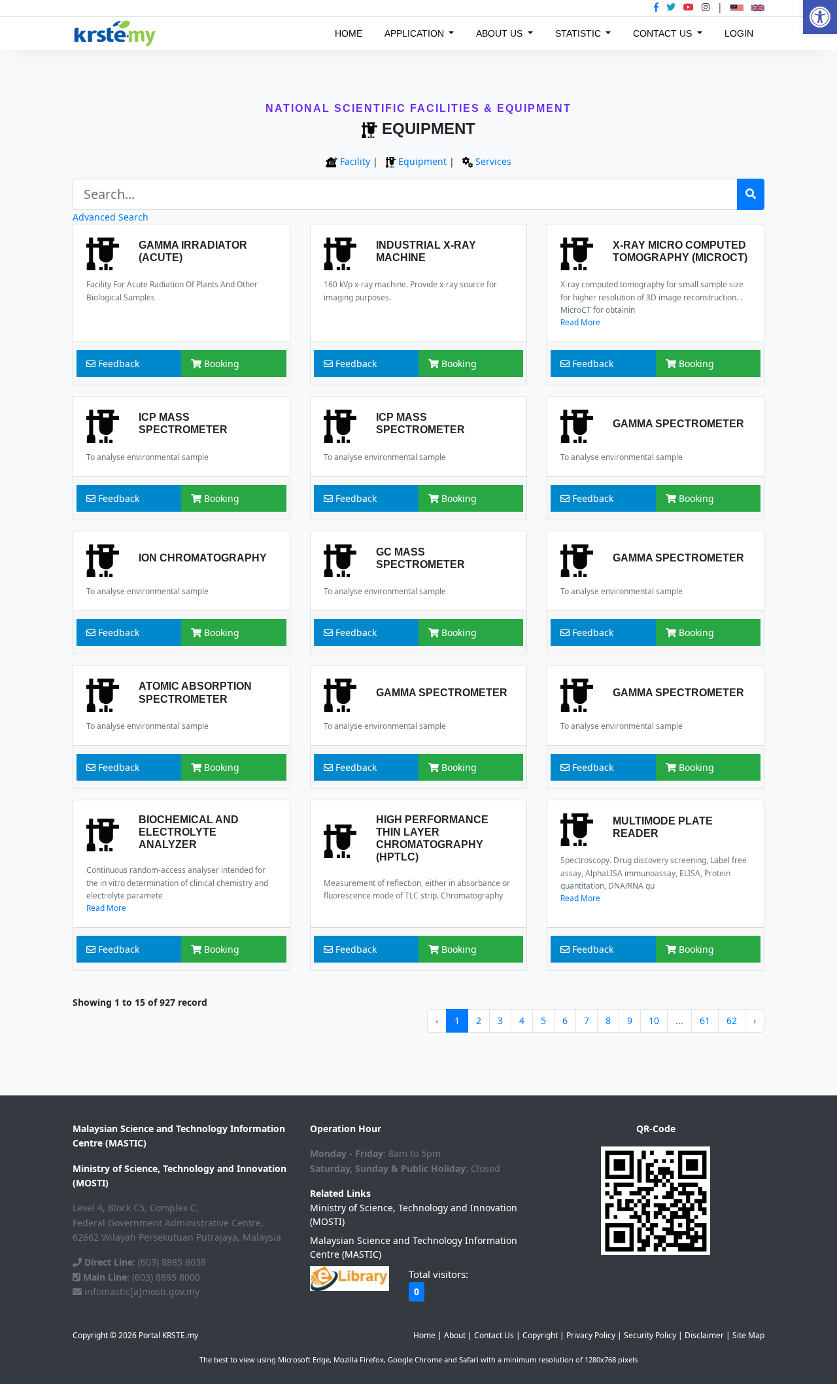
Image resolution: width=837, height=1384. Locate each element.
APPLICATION (415, 33)
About (455, 1335)
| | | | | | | (588, 1335)
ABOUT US (500, 33)
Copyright (540, 1335)
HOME (348, 33)
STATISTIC (579, 33)
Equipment (422, 161)
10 (654, 1020)
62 (731, 1020)
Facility (355, 161)
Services (493, 161)
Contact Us (494, 1335)
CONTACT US (663, 33)
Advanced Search (110, 217)
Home (424, 1335)
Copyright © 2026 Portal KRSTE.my (135, 1335)
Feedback (117, 363)
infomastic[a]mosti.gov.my (140, 1291)
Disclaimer (704, 1335)
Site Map (748, 1335)
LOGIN (739, 33)
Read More (580, 322)
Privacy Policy (590, 1335)
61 (705, 1020)
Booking (220, 363)
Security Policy (650, 1335)
